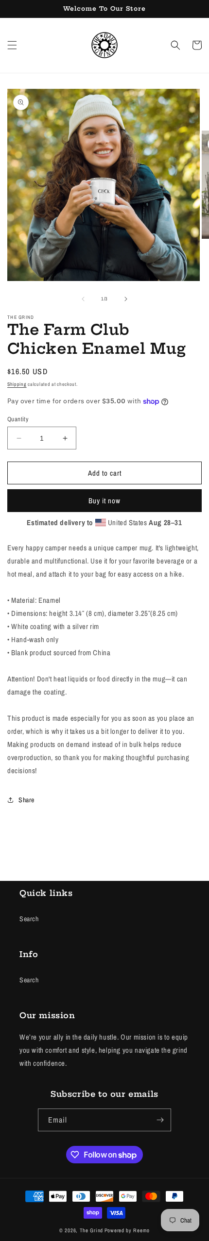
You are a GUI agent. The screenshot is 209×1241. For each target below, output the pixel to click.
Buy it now (104, 501)
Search (29, 918)
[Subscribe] (160, 1120)
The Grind (91, 1230)
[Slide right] (126, 299)
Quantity (17, 419)
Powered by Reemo (127, 1230)
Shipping (17, 384)
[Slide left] (83, 299)
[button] (12, 45)
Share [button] (26, 799)
